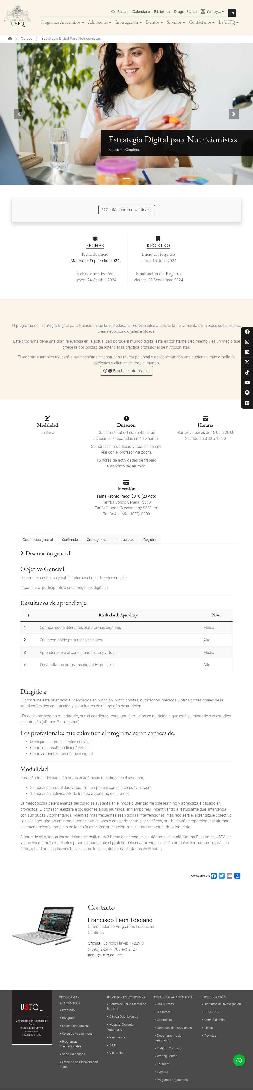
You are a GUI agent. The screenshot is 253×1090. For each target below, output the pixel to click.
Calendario (141, 11)
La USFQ (227, 22)
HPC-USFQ (212, 1012)
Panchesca (117, 1037)
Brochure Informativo (131, 371)
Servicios (174, 22)
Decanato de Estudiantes (174, 1028)
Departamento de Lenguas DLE (168, 1038)
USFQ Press (165, 1004)
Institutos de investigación (222, 1004)
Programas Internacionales (70, 1044)
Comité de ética (215, 1020)
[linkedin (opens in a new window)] (247, 352)
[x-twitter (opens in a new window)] (247, 362)
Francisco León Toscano (120, 920)
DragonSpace (185, 11)
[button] (19, 114)
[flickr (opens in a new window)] (247, 403)
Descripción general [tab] (38, 540)
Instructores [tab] (125, 540)
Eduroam (163, 1064)
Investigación (126, 22)
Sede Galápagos (73, 1054)
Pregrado (68, 1010)
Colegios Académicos (77, 1033)
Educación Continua (76, 1026)
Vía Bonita (116, 1053)
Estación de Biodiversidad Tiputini (79, 1064)
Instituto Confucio (169, 1048)
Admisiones (98, 22)
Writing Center (167, 1056)
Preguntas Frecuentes (172, 1080)
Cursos (27, 38)
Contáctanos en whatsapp (129, 209)
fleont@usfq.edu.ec (105, 955)
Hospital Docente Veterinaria (120, 1027)
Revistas (210, 1035)
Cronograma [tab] (96, 540)
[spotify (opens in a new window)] (247, 393)
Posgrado (68, 1018)
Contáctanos (200, 22)
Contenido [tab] (70, 540)
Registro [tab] (150, 540)
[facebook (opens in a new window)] (247, 332)
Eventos (152, 22)
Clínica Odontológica (123, 1016)
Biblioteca (162, 11)
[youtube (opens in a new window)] (247, 383)
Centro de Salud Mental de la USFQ (126, 1006)
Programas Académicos (60, 22)
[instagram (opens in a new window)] (247, 342)
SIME (113, 1045)
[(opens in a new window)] (239, 1060)
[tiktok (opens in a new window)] (247, 372)
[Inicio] (17, 17)
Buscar (123, 11)
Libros (208, 1028)
